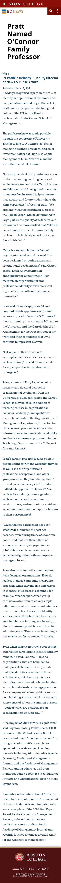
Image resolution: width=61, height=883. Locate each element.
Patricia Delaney (19, 77)
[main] (30, 435)
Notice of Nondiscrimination (30, 874)
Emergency (43, 869)
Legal (31, 869)
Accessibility (18, 869)
